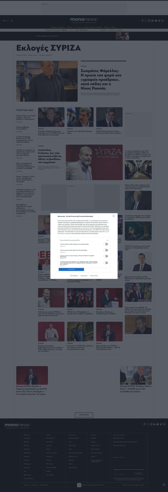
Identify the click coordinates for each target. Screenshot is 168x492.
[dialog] (84, 246)
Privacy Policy (94, 275)
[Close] (114, 216)
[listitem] (84, 240)
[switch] (105, 244)
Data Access (84, 275)
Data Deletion (74, 275)
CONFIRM (71, 269)
